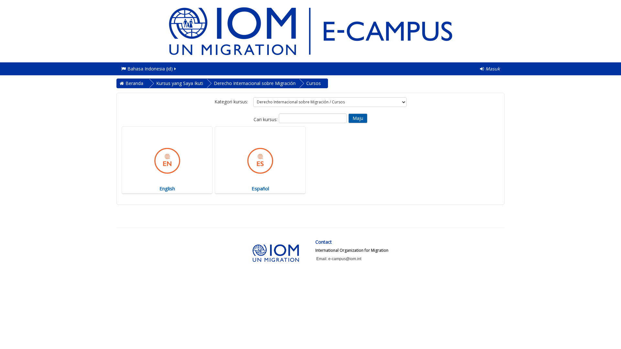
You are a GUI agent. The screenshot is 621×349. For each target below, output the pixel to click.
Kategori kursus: (231, 102)
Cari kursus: (266, 119)
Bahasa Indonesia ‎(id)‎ (150, 69)
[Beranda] (310, 30)
